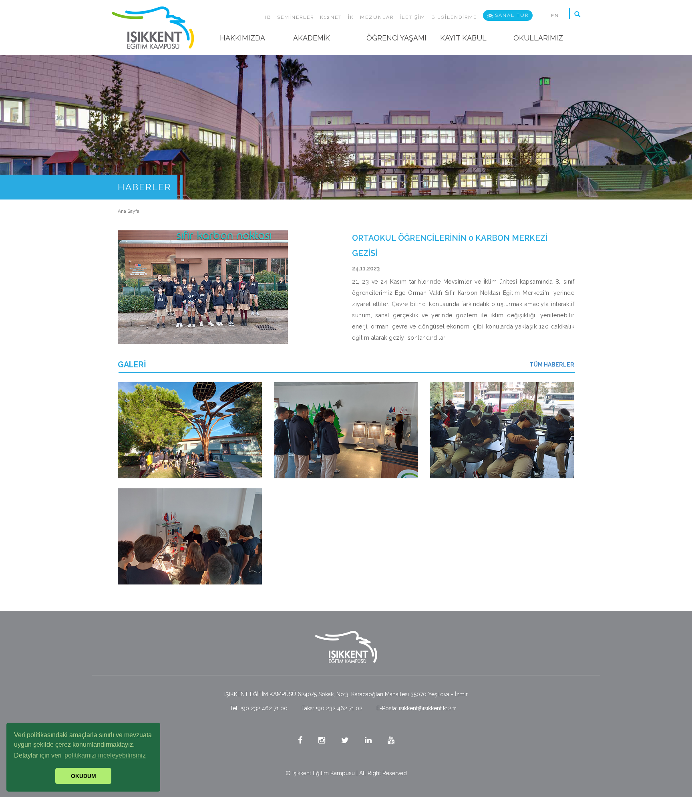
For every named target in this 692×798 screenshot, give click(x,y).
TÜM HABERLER (551, 364)
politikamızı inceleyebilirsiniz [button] (105, 755)
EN (555, 15)
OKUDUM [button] (83, 776)
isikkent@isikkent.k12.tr (427, 708)
